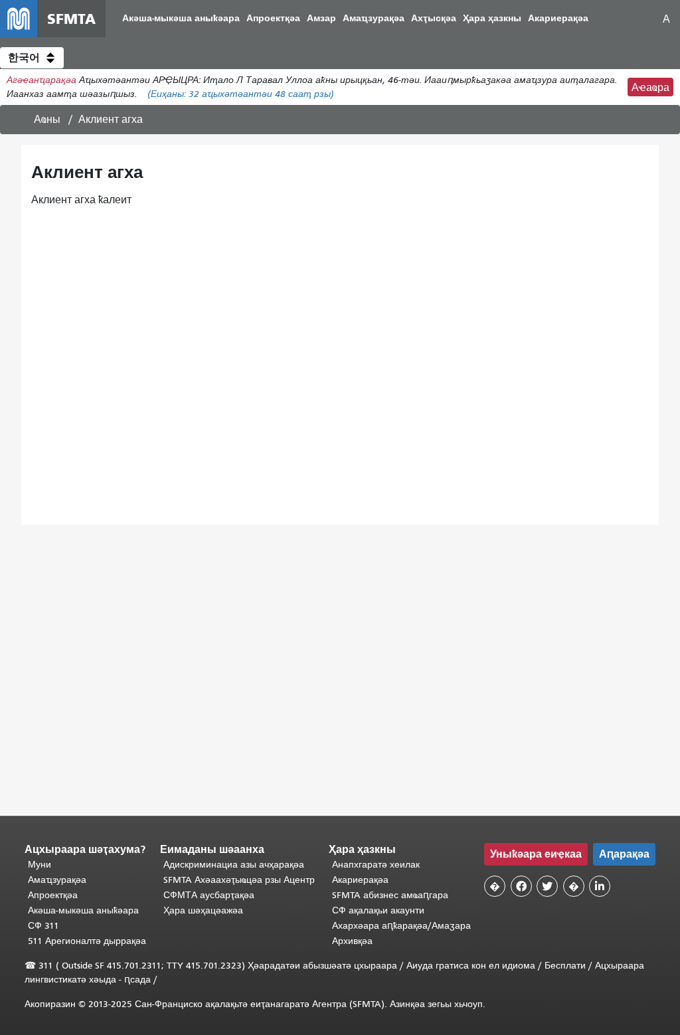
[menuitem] (181, 19)
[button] (32, 57)
